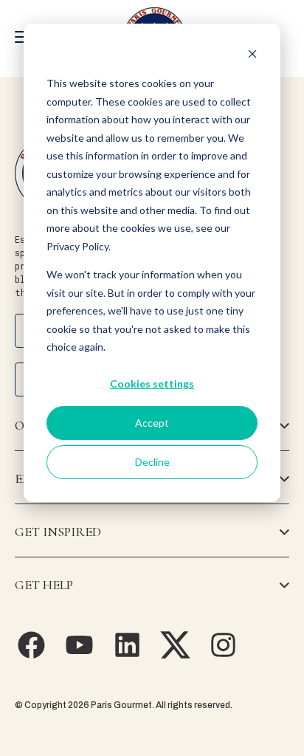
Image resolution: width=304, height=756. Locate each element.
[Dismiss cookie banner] (252, 56)
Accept (152, 422)
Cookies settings (152, 383)
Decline (152, 462)
